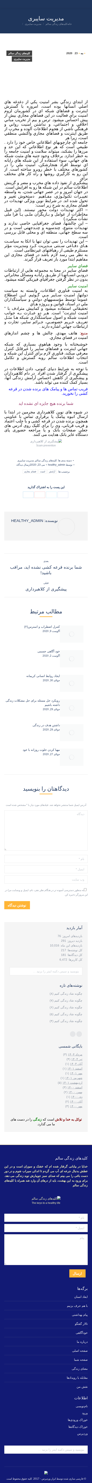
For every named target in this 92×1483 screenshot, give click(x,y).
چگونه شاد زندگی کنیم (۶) (66, 1007)
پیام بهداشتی (80, 1314)
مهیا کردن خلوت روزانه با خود (41, 749)
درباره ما (82, 1341)
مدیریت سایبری (22, 59)
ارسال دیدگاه (23, 464)
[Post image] (71, 634)
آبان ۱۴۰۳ (76, 1064)
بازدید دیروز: (74, 940)
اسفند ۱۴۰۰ (74, 1087)
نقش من (82, 1386)
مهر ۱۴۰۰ (76, 1106)
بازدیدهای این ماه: (70, 945)
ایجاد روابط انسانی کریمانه (43, 676)
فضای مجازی (30, 471)
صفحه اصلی (80, 1350)
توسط (60, 464)
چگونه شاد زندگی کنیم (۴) (66, 1021)
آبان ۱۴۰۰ (76, 1101)
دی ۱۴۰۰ (76, 1096)
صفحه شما (81, 1359)
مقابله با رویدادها (77, 1377)
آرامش (52, 471)
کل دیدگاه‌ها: (74, 955)
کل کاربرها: (74, 959)
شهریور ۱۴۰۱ (73, 1078)
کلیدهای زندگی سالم (19, 53)
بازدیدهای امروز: (71, 936)
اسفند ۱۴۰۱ (74, 1068)
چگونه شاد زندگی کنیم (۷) (66, 1000)
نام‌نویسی (82, 1406)
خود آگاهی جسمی (48, 651)
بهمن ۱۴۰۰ (75, 1092)
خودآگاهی (82, 1332)
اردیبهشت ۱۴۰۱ (72, 1082)
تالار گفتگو (81, 1323)
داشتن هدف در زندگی (46, 725)
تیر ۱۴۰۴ (76, 1059)
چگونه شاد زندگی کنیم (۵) (66, 1014)
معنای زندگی (80, 1368)
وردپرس (82, 1433)
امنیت (42, 471)
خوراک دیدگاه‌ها (78, 1426)
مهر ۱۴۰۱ (76, 1073)
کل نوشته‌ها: (74, 950)
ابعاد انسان (81, 1296)
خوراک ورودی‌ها (78, 1420)
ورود (85, 1413)
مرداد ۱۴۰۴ (75, 1054)
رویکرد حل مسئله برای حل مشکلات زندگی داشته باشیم (33, 702)
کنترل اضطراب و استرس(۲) (42, 626)
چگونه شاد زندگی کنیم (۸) (66, 993)
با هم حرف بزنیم (77, 1305)
